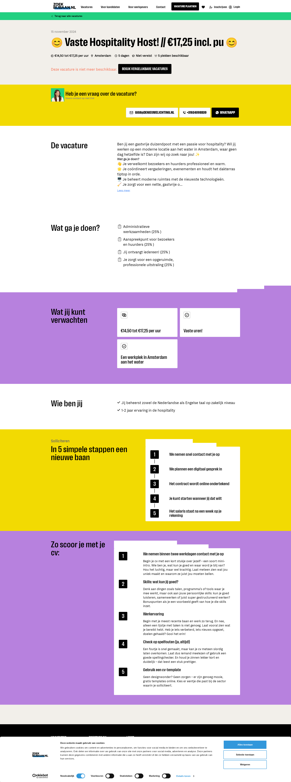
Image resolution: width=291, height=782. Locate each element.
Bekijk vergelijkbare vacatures (145, 69)
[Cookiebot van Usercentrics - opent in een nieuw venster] (40, 776)
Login (236, 6)
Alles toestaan (245, 744)
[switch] (109, 776)
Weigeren (245, 764)
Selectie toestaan (245, 754)
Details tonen (183, 776)
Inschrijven (220, 7)
